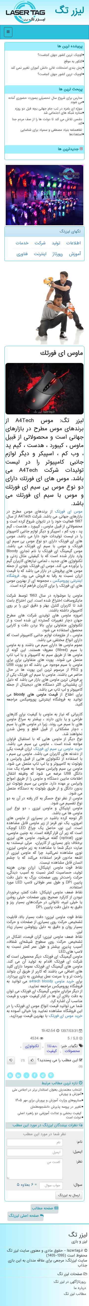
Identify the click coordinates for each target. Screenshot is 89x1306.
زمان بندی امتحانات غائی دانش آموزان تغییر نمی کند (46, 68)
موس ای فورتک (68, 511)
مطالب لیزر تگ (75, 1294)
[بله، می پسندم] (32, 1060)
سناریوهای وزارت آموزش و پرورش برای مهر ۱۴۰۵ (48, 1100)
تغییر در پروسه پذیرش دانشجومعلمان (55, 1107)
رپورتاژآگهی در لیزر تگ (70, 1282)
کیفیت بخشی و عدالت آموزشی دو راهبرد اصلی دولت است (49, 1115)
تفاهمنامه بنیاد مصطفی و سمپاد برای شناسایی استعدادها (51, 132)
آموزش (75, 254)
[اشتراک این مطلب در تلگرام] (42, 1075)
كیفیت (52, 1051)
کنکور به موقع (73, 61)
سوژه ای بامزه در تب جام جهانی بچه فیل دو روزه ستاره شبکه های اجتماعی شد (48, 111)
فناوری (22, 254)
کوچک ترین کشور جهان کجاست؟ (60, 55)
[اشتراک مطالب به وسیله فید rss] (10, 1075)
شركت (40, 243)
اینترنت (40, 254)
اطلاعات (73, 243)
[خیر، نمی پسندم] (11, 1060)
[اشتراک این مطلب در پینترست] (50, 1075)
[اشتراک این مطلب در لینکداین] (18, 1075)
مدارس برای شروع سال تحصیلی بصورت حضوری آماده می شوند (45, 100)
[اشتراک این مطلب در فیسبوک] (34, 1075)
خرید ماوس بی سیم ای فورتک (57, 749)
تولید (56, 243)
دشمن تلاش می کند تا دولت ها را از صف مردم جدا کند (47, 121)
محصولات (72, 1051)
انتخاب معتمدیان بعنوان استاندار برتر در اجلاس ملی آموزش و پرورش (46, 1092)
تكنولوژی (32, 1046)
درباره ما (80, 1288)
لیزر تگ (69, 11)
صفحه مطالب (43, 1208)
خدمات (22, 243)
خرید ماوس (51, 981)
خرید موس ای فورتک (65, 1016)
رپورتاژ (57, 254)
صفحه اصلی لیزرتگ (24, 1216)
